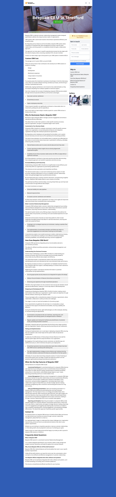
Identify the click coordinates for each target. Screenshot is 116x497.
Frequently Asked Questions (77, 87)
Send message (80, 64)
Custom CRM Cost (74, 72)
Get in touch (58, 22)
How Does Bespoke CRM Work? (78, 78)
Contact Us (73, 84)
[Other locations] (86, 3)
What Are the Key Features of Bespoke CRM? (77, 81)
